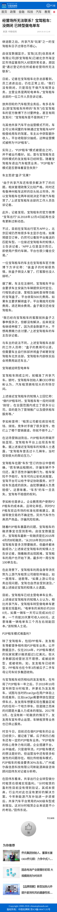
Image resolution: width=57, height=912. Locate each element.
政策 (13, 12)
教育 (47, 12)
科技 (30, 12)
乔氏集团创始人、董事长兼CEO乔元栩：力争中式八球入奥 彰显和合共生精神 (37, 859)
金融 (21, 12)
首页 (4, 12)
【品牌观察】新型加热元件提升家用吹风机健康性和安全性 (36, 892)
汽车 (39, 12)
